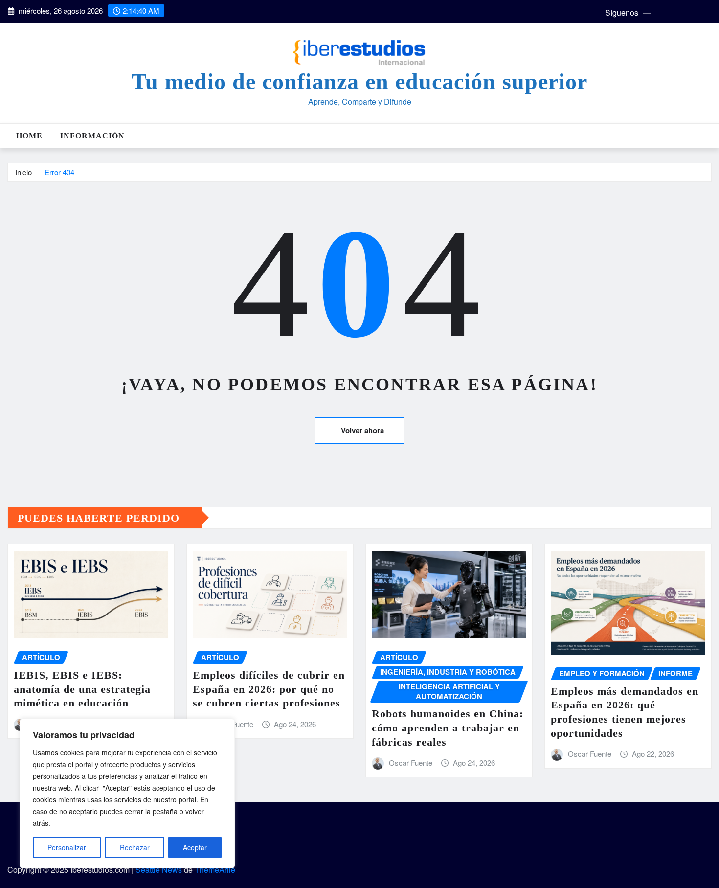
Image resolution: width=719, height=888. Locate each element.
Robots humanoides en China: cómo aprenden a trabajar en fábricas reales (447, 727)
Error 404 (59, 172)
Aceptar (195, 847)
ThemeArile (215, 869)
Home (29, 136)
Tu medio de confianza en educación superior (359, 81)
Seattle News (158, 869)
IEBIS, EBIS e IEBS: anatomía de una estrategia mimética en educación (82, 689)
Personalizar (66, 847)
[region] (127, 793)
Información (92, 136)
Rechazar (135, 847)
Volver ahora (362, 430)
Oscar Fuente (410, 762)
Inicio (23, 172)
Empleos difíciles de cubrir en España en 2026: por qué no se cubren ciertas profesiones (269, 689)
